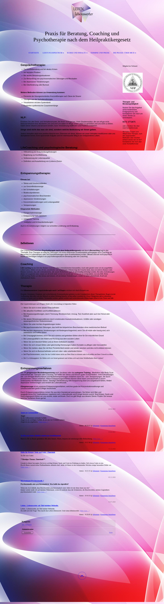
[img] (82, 11)
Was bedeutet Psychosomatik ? (32, 481)
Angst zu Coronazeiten (29, 413)
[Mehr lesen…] (43, 422)
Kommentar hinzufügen (108, 426)
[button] (82, 576)
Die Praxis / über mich (123, 53)
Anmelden (27, 533)
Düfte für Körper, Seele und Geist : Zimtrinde (38, 452)
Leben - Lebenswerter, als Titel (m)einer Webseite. (39, 505)
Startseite (33, 53)
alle (23, 525)
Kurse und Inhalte (76, 53)
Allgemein (96, 426)
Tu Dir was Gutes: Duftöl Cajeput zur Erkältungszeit (41, 435)
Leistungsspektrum (52, 53)
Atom (111, 532)
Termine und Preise (99, 53)
